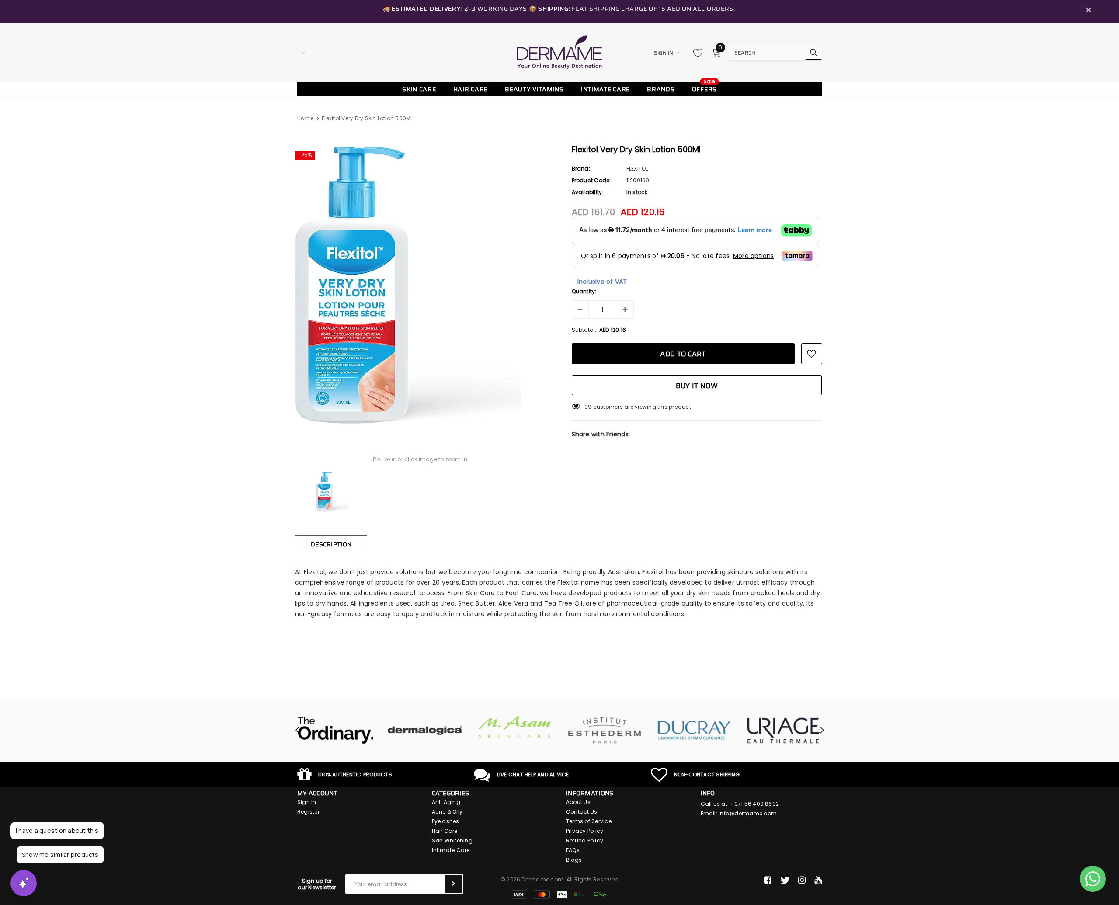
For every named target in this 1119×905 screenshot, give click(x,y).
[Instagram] (802, 880)
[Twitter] (784, 880)
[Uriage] (783, 730)
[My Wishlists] (695, 53)
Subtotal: (584, 330)
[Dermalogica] (425, 730)
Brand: (581, 168)
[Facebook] (767, 880)
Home (305, 118)
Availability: (588, 192)
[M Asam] (514, 726)
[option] (420, 285)
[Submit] (453, 884)
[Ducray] (694, 730)
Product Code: (591, 180)
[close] (1088, 11)
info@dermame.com (748, 813)
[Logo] (559, 52)
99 (587, 407)
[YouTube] (818, 880)
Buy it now (697, 385)
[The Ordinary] (335, 730)
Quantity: (584, 291)
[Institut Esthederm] (604, 730)
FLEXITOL (637, 168)
